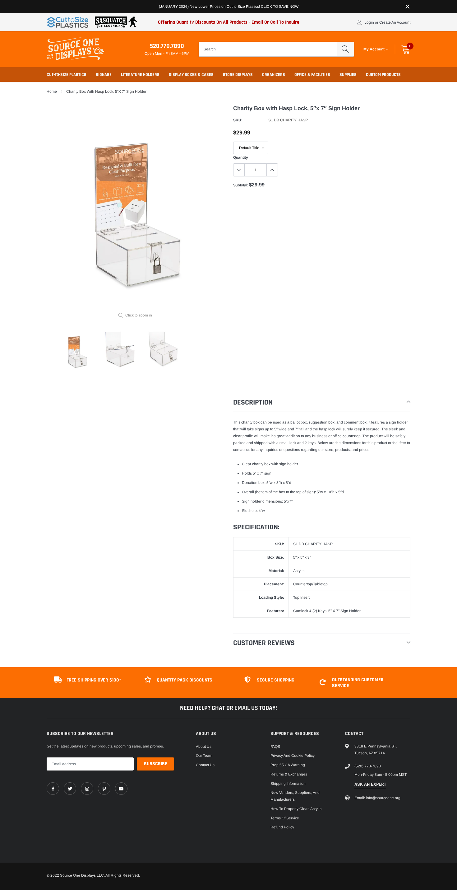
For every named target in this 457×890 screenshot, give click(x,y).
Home (52, 91)
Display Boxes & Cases (191, 74)
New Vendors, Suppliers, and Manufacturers (295, 796)
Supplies (348, 74)
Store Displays (238, 74)
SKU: (237, 120)
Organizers (273, 74)
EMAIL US (246, 708)
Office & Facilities (312, 74)
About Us (203, 746)
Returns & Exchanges (288, 774)
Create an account (394, 22)
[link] (53, 788)
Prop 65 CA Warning (287, 765)
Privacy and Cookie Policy (292, 755)
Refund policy (282, 827)
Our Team (204, 755)
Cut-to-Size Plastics (66, 74)
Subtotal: (240, 185)
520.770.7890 (167, 46)
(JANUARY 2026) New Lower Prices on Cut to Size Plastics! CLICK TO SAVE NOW (228, 6)
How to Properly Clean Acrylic (295, 809)
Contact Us (205, 765)
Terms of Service (284, 818)
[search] (345, 49)
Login (369, 22)
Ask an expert (370, 784)
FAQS (275, 746)
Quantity (240, 157)
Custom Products (383, 74)
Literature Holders (140, 74)
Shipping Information (288, 783)
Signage (104, 74)
